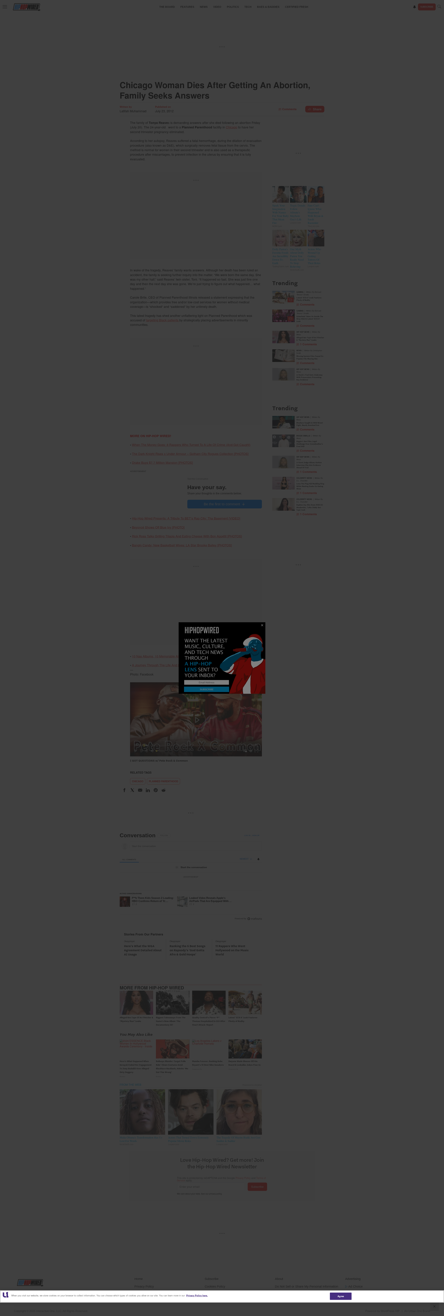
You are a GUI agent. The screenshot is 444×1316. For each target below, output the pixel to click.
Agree (341, 1296)
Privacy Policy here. (197, 1295)
